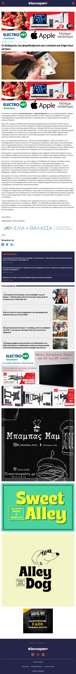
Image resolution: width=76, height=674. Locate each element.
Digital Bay (41, 671)
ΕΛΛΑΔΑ (10, 42)
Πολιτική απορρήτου (36, 666)
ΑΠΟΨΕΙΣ (4, 42)
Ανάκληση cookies (49, 666)
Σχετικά (31, 643)
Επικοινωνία (41, 643)
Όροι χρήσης (25, 666)
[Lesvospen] (37, 4)
